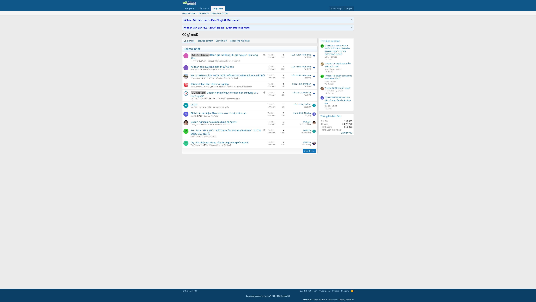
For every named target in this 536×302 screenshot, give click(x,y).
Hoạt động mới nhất (219, 13)
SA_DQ (193, 116)
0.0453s (335, 300)
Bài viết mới (204, 13)
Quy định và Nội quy (308, 291)
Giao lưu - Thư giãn (211, 116)
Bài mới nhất (192, 49)
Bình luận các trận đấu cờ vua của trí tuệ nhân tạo (218, 113)
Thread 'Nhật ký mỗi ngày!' (337, 88)
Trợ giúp (335, 291)
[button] (209, 8)
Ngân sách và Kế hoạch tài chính (227, 61)
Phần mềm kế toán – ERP (219, 124)
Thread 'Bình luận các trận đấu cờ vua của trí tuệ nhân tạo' (338, 100)
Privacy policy (324, 291)
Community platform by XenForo (268, 296)
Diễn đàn (202, 8)
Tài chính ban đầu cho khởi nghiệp (210, 84)
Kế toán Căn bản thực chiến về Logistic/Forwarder (212, 20)
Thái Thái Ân (195, 145)
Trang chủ (189, 8)
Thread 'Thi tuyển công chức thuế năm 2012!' (338, 77)
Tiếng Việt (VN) (191, 291)
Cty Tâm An (195, 99)
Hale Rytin (194, 69)
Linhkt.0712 (346, 132)
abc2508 (194, 107)
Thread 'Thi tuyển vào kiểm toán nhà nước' (338, 65)
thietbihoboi (306, 133)
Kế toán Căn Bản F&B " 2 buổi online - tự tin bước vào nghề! (217, 27)
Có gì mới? (189, 40)
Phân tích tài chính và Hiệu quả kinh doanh (235, 87)
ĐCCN (194, 104)
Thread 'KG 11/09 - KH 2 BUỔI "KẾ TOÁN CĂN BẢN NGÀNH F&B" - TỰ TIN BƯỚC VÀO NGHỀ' (337, 50)
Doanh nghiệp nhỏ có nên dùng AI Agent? (214, 121)
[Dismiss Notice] (351, 20)
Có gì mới (218, 8)
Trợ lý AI (307, 57)
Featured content (189, 13)
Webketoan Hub (210, 136)
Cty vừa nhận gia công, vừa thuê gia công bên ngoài (219, 142)
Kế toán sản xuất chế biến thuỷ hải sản (212, 66)
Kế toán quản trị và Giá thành (218, 69)
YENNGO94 (195, 78)
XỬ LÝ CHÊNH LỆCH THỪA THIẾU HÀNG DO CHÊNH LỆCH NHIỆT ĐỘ (228, 75)
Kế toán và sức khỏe (221, 107)
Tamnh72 (194, 61)
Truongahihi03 (196, 124)
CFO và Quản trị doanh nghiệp (228, 99)
